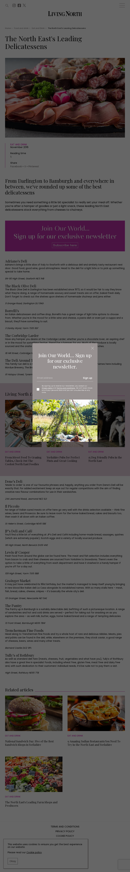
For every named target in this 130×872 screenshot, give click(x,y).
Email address (44, 379)
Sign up (87, 378)
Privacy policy (47, 388)
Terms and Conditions (66, 388)
